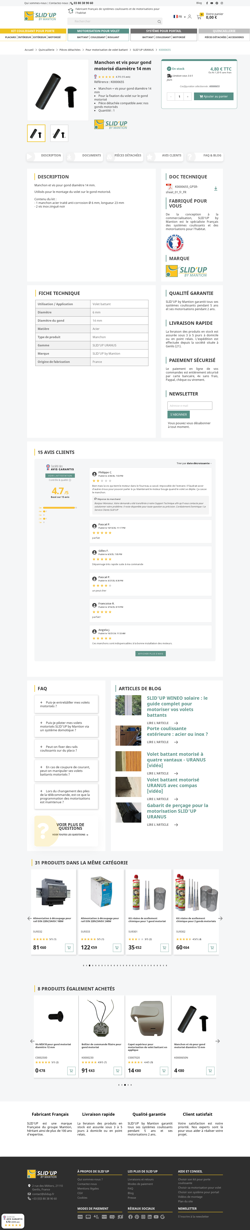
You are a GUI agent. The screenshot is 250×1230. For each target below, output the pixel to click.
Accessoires (236, 37)
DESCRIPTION (51, 155)
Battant (83, 37)
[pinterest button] (217, 3)
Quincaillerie (224, 31)
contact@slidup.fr (43, 1194)
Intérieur (24, 37)
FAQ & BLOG (212, 155)
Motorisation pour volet (98, 31)
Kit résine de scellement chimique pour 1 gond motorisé (99, 920)
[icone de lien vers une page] (81, 1216)
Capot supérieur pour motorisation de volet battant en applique (101, 1047)
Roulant (113, 37)
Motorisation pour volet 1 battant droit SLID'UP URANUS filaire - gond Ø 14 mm (194, 1047)
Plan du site (185, 1201)
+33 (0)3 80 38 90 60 (44, 1198)
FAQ (130, 1188)
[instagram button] (221, 3)
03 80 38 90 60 (83, 3)
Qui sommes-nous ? (90, 1179)
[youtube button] (212, 3)
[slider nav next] (219, 918)
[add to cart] (69, 948)
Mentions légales (88, 1188)
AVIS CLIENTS (171, 155)
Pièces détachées (215, 37)
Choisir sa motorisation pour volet (199, 1187)
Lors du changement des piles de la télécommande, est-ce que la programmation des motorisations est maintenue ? (65, 796)
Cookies (82, 1197)
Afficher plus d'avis (150, 653)
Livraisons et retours (141, 1179)
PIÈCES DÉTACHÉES (128, 155)
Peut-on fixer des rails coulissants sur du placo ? (59, 748)
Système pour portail (163, 31)
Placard (10, 37)
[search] (158, 21)
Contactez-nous (58, 3)
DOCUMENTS (91, 155)
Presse (132, 1197)
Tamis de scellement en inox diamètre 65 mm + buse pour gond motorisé (193, 921)
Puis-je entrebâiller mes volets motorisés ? (65, 704)
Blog (199, 3)
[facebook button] (207, 3)
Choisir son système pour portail (198, 1192)
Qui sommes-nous (35, 3)
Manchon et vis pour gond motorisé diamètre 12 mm (143, 1046)
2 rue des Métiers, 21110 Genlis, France (47, 1187)
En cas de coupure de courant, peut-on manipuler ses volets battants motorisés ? (65, 770)
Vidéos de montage (190, 1196)
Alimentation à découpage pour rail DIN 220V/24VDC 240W (52, 920)
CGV (80, 1193)
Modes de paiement (140, 1184)
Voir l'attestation (60, 475)
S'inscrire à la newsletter (193, 1216)
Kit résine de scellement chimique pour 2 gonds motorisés (148, 920)
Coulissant (98, 37)
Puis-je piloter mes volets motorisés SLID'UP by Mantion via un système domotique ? (64, 726)
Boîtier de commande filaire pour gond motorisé (55, 1046)
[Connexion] (192, 16)
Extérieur (39, 37)
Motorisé (54, 37)
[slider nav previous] (30, 918)
